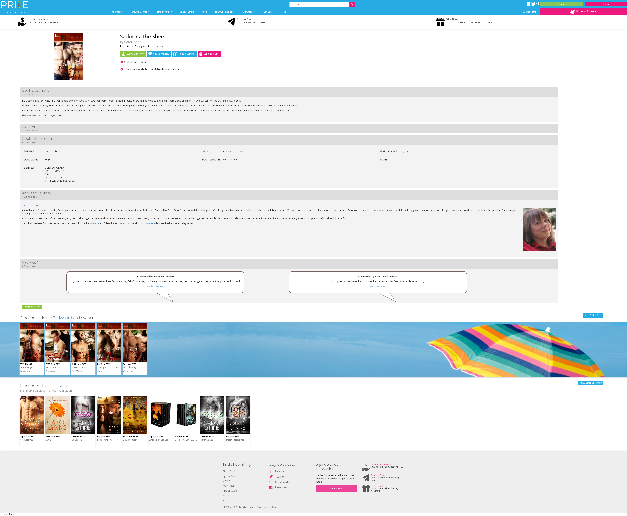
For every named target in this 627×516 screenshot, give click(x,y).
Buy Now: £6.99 (181, 436)
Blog (204, 11)
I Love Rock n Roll (79, 367)
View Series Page (593, 315)
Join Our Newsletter (224, 11)
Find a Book (229, 471)
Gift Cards (269, 11)
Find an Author (164, 11)
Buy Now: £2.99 (103, 364)
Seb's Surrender (53, 367)
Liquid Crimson (130, 439)
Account (561, 3)
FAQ (225, 500)
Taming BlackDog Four (107, 367)
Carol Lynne (133, 42)
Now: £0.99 (27, 364)
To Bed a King (129, 367)
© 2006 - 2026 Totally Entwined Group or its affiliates (251, 507)
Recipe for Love (104, 439)
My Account (229, 485)
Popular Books (585, 11)
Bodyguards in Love (70, 317)
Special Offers (187, 11)
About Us (228, 495)
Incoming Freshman (235, 439)
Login (606, 3)
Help (284, 11)
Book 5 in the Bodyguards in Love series (141, 46)
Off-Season (77, 439)
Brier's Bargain (27, 367)
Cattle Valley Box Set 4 (159, 439)
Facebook (124, 223)
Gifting (226, 480)
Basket (526, 11)
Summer (49, 439)
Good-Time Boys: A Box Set (186, 439)
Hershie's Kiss (207, 439)
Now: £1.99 (53, 436)
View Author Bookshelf (590, 382)
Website (94, 223)
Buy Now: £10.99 (156, 436)
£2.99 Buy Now (135, 53)
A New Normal (26, 439)
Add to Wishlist (161, 53)
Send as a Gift (211, 53)
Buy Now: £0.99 (26, 436)
